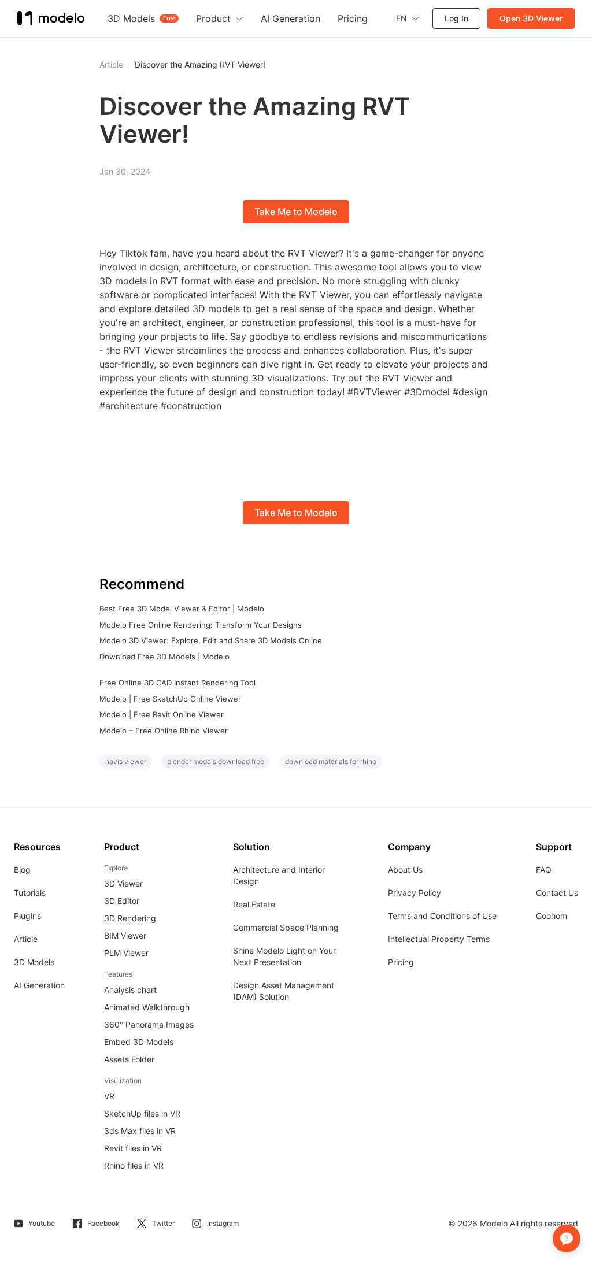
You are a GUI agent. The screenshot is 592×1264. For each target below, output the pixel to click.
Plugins (27, 916)
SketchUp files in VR (142, 1113)
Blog (22, 869)
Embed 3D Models (138, 1042)
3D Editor (121, 901)
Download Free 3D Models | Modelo (164, 656)
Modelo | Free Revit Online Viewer (161, 714)
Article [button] (111, 64)
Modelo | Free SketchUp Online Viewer (170, 698)
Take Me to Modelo (296, 211)
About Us (405, 869)
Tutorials (30, 893)
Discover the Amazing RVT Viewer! (200, 64)
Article (26, 939)
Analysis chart (130, 990)
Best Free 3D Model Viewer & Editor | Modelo (181, 608)
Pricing (401, 962)
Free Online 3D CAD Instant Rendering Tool (177, 682)
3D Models (34, 962)
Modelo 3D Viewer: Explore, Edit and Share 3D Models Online (210, 640)
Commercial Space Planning (286, 927)
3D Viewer (123, 883)
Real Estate (254, 904)
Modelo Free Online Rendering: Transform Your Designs (200, 624)
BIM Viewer (125, 935)
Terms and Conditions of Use (442, 916)
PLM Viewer (126, 953)
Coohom (551, 916)
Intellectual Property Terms (439, 939)
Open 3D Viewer (531, 18)
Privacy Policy (414, 893)
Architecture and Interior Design (279, 875)
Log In (456, 18)
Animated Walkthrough (147, 1007)
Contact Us (557, 893)
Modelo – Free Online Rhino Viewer (163, 730)
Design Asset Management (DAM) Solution (283, 991)
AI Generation (39, 985)
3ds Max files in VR (140, 1131)
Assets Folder (129, 1059)
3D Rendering (130, 918)
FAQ (544, 869)
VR (109, 1096)
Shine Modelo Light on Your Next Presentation (284, 956)
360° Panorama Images (149, 1024)
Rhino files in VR (134, 1165)
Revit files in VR (133, 1148)
